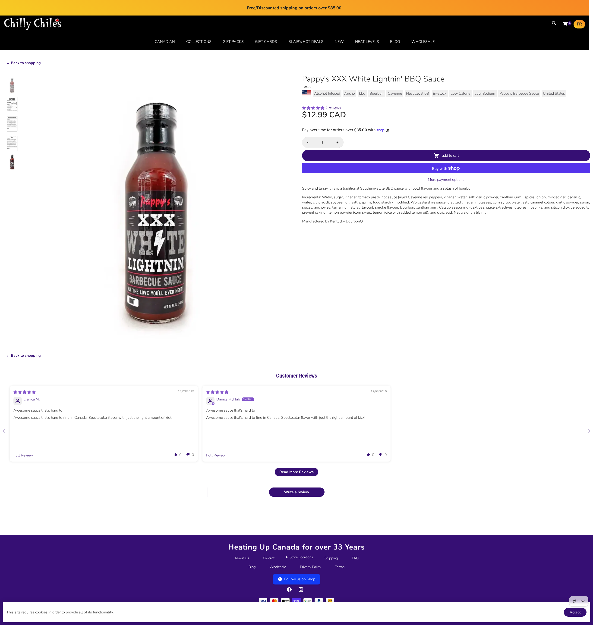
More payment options (446, 179)
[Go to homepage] (33, 29)
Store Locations (301, 557)
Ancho (349, 93)
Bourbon (376, 93)
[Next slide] (589, 431)
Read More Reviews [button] (296, 472)
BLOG (395, 41)
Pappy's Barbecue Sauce (519, 93)
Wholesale (278, 567)
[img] (24, 392)
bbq (362, 93)
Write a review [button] (296, 492)
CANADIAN (165, 41)
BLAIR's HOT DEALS (305, 41)
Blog (252, 567)
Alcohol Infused (327, 93)
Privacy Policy (310, 567)
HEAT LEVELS (367, 41)
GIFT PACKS (233, 41)
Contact (268, 558)
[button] (313, 108)
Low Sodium (484, 93)
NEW (339, 41)
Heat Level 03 (417, 93)
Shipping (331, 558)
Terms (339, 567)
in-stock (439, 93)
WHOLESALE (423, 41)
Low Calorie (460, 93)
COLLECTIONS (198, 41)
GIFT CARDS (266, 41)
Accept (575, 612)
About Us (241, 558)
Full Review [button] (23, 455)
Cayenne (395, 93)
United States (554, 93)
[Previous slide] (3, 431)
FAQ (355, 558)
